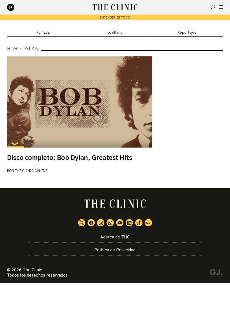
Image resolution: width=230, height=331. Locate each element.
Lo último (115, 32)
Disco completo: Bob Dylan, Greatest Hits (69, 157)
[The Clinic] (15, 7)
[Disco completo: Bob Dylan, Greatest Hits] (115, 101)
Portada (43, 32)
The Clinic (32, 269)
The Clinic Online (31, 170)
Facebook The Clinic (91, 222)
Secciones (221, 7)
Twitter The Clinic (81, 222)
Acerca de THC (115, 237)
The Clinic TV (119, 222)
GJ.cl (216, 274)
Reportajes (187, 32)
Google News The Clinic (148, 222)
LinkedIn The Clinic (129, 222)
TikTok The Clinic (138, 222)
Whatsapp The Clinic (110, 222)
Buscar (213, 7)
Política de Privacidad (114, 249)
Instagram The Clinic (100, 222)
